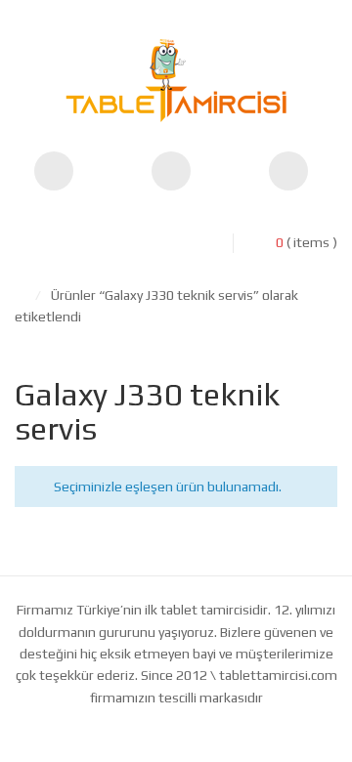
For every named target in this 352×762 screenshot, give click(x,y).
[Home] (20, 295)
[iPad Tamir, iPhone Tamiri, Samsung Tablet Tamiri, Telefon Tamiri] (176, 80)
